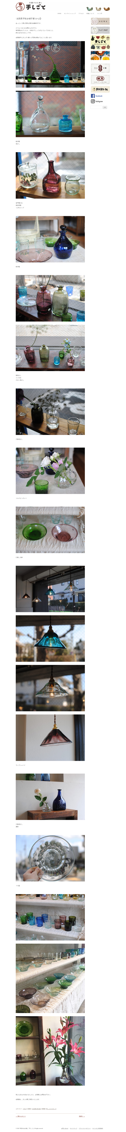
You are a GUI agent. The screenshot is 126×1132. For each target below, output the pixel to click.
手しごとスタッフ (51, 1109)
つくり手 (99, 13)
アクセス (81, 13)
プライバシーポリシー (85, 1128)
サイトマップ (73, 1128)
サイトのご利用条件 (97, 1128)
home (59, 13)
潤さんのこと (21, 1116)
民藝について (90, 13)
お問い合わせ (64, 1128)
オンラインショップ (70, 13)
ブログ (25, 1109)
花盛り (82, 1116)
